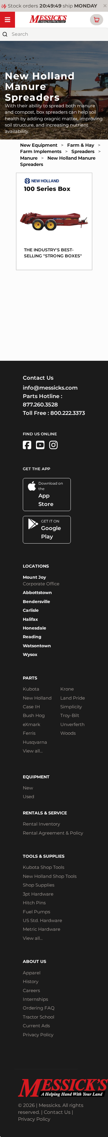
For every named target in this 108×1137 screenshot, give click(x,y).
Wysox (30, 654)
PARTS (30, 678)
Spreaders (82, 151)
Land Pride (72, 698)
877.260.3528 (40, 404)
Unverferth (72, 724)
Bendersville (36, 601)
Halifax (30, 619)
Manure (29, 158)
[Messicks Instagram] (53, 445)
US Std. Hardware (42, 920)
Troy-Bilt (69, 715)
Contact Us (57, 1112)
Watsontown (37, 645)
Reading (32, 636)
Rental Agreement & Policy (53, 833)
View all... (33, 751)
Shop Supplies (38, 885)
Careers (31, 990)
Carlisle (31, 610)
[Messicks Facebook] (27, 445)
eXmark (31, 724)
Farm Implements (41, 151)
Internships (35, 999)
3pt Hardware (38, 894)
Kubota (31, 689)
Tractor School (38, 1017)
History (30, 981)
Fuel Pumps (36, 912)
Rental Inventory (41, 824)
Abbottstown (37, 592)
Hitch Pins (34, 903)
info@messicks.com (50, 388)
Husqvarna (35, 742)
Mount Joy (34, 577)
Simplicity (71, 706)
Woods (68, 733)
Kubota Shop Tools (43, 867)
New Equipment (38, 145)
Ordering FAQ (39, 1008)
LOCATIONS (36, 566)
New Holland (37, 698)
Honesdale (34, 628)
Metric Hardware (41, 929)
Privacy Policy (38, 1034)
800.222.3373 (67, 413)
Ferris (29, 733)
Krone (67, 689)
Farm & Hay (80, 145)
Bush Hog (34, 715)
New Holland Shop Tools (49, 876)
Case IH (31, 706)
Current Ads (36, 1025)
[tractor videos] (40, 445)
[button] (96, 19)
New (28, 788)
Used (28, 796)
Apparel (31, 973)
